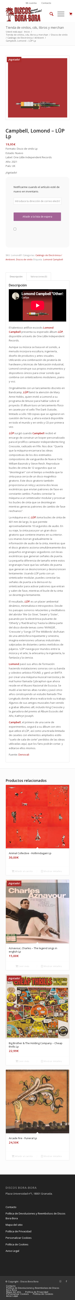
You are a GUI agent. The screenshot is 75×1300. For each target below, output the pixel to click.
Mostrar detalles (52, 871)
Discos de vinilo (24, 259)
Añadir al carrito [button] (23, 871)
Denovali (23, 754)
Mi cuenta (31, 2)
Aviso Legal (12, 1251)
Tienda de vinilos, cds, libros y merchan (35, 27)
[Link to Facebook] (66, 1281)
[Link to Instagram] (60, 1281)
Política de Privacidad (18, 1231)
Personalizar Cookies (19, 1238)
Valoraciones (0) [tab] (39, 276)
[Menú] (58, 14)
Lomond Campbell (53, 259)
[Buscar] (49, 14)
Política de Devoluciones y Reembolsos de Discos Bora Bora (35, 1216)
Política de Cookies (17, 1244)
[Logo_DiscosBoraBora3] (31, 14)
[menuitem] (31, 3)
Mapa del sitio (14, 1224)
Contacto (46, 2)
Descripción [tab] (16, 276)
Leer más (23, 966)
